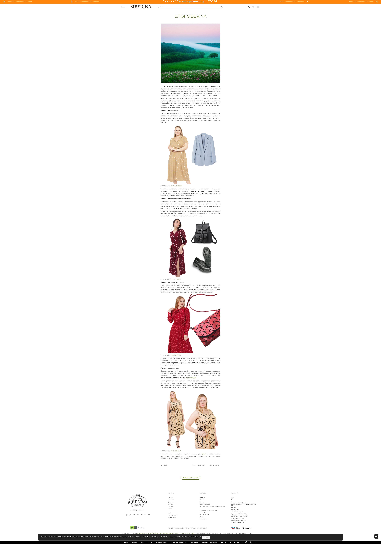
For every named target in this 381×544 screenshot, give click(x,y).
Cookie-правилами (194, 536)
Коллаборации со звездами (238, 520)
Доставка (202, 497)
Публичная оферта (205, 504)
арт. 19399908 (191, 378)
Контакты (233, 507)
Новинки (170, 497)
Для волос (171, 502)
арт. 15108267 (175, 355)
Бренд (232, 497)
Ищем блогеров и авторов (238, 518)
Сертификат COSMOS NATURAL (239, 514)
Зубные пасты (172, 517)
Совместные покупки (236, 511)
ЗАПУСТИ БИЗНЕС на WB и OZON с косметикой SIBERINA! (243, 505)
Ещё (169, 513)
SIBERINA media (204, 519)
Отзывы (202, 516)
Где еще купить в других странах (208, 510)
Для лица (170, 500)
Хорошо (206, 537)
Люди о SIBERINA (204, 514)
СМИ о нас (202, 512)
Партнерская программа (237, 522)
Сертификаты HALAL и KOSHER (239, 516)
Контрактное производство (238, 502)
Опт (232, 500)
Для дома (170, 506)
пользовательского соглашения (184, 533)
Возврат (202, 502)
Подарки (170, 510)
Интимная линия (172, 515)
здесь (204, 454)
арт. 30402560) (176, 186)
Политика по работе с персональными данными (213, 506)
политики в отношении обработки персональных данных (155, 533)
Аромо (170, 508)
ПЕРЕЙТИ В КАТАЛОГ (190, 477)
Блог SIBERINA (235, 509)
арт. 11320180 (175, 279)
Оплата (202, 500)
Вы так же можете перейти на (187, 528)
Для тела (170, 504)
